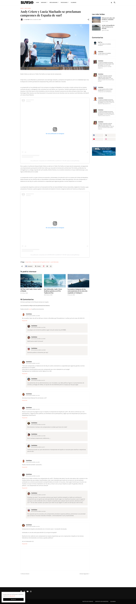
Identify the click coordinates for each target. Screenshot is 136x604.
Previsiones (64, 2)
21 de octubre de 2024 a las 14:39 (38, 435)
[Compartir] (88, 19)
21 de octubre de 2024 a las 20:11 (33, 462)
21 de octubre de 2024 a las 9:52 (33, 363)
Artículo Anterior (25, 573)
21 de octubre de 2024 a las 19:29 (38, 338)
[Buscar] (114, 2)
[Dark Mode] (111, 2)
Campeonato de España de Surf (40, 262)
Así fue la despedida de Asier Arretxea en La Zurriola (108, 27)
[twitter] (110, 135)
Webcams (43, 2)
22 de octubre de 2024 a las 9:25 (33, 476)
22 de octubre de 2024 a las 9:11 (38, 447)
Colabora (73, 2)
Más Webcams (53, 2)
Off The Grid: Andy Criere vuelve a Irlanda (30, 290)
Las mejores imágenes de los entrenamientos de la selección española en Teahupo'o (77, 291)
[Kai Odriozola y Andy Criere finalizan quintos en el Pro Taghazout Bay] (55, 280)
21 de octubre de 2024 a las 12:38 (38, 327)
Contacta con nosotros (101, 601)
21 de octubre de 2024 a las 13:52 (38, 424)
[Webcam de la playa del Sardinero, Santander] (96, 20)
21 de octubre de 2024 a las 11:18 (32, 395)
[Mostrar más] (50, 266)
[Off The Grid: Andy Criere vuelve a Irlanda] (31, 280)
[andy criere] (54, 47)
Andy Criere (28, 8)
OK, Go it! (13, 599)
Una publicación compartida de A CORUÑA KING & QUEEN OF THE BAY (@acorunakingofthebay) (54, 160)
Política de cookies (87, 601)
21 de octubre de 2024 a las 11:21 (38, 380)
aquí (30, 309)
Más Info (11, 596)
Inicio (21, 8)
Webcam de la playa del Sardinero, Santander (108, 18)
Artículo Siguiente (84, 573)
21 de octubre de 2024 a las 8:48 (33, 315)
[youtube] (97, 139)
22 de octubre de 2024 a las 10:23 (38, 494)
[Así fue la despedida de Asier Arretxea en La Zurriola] (96, 27)
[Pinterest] (43, 266)
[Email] (47, 266)
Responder (24, 320)
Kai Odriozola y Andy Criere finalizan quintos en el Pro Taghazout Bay (53, 291)
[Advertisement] (104, 183)
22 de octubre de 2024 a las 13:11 (33, 526)
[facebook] (97, 135)
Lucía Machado (54, 262)
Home (37, 2)
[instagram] (110, 139)
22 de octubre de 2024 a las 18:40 (38, 350)
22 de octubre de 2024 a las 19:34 (38, 511)
